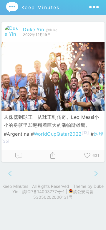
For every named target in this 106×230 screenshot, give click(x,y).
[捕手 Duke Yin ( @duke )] (12, 34)
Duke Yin (33, 29)
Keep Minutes (32, 7)
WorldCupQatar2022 (58, 134)
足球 (98, 134)
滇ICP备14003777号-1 (43, 191)
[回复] (18, 156)
